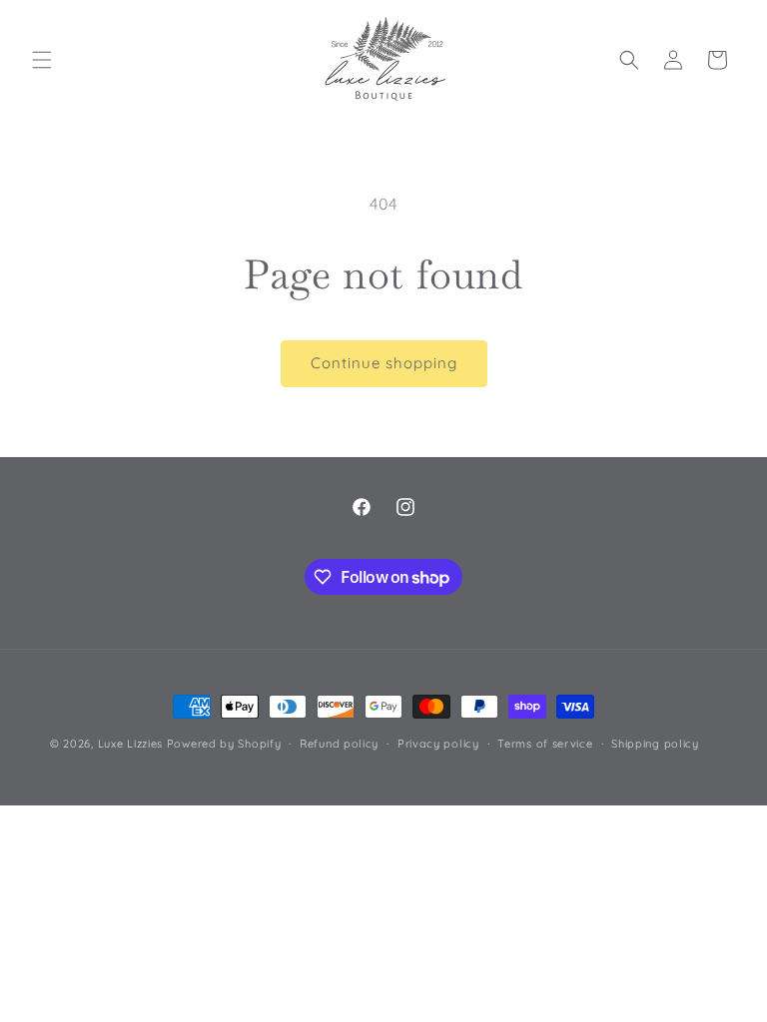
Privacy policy (438, 744)
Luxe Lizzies (130, 744)
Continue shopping (384, 362)
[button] (42, 60)
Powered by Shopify (224, 744)
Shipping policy (655, 744)
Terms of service (544, 744)
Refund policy (339, 744)
